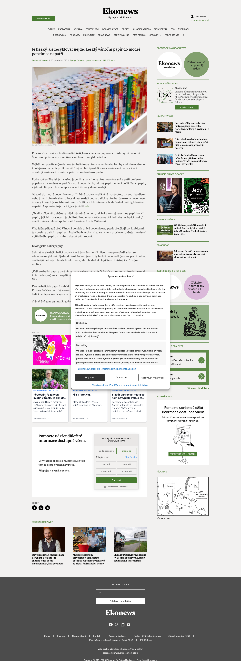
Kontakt (97, 635)
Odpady (80, 60)
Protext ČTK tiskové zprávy (147, 635)
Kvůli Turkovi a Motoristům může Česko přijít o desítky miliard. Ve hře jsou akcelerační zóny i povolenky (191, 159)
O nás (47, 635)
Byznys (73, 60)
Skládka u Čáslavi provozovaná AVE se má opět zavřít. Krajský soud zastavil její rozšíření (130, 557)
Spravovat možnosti (152, 377)
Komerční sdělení (118, 635)
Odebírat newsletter (120, 601)
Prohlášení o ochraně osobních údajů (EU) (111, 640)
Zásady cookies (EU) (179, 635)
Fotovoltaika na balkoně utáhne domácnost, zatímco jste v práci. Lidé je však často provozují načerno (192, 143)
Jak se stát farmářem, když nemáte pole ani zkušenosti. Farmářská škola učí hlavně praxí (191, 254)
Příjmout (89, 377)
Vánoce (111, 60)
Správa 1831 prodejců (89, 368)
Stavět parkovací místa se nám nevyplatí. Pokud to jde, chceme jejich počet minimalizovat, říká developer (48, 559)
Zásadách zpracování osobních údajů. (120, 653)
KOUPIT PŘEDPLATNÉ (200, 20)
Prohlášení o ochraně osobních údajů (128, 384)
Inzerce (61, 635)
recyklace (96, 60)
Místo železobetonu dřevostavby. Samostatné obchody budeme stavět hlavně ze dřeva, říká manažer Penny (89, 559)
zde (87, 206)
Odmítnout (121, 377)
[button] (184, 35)
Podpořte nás (43, 18)
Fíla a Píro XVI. (164, 518)
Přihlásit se (146, 640)
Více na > (198, 387)
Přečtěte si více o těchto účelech (118, 368)
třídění (104, 60)
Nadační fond (79, 635)
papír (88, 60)
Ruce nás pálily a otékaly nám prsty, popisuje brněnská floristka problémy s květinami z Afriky (192, 127)
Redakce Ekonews (40, 60)
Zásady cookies (100, 384)
